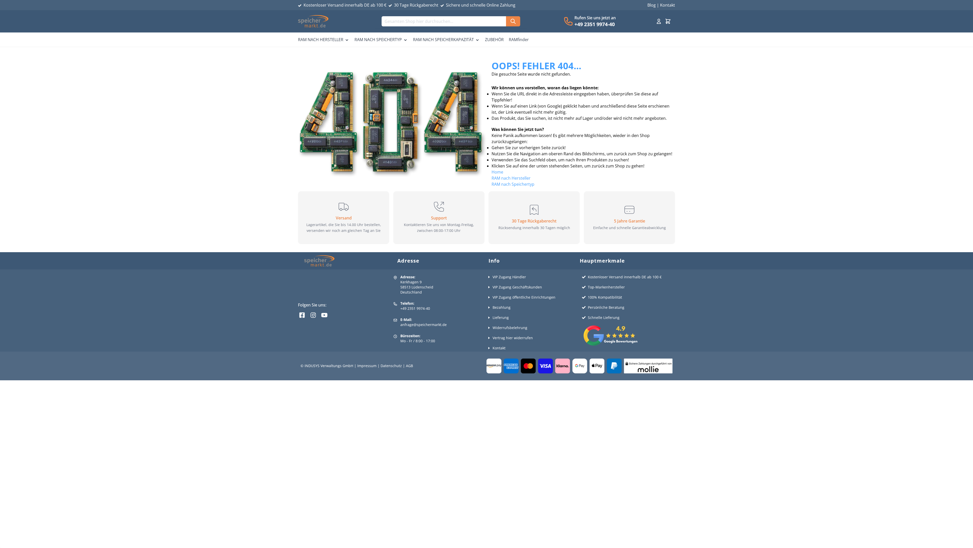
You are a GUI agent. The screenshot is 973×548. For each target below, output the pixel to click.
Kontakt (667, 5)
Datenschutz (391, 365)
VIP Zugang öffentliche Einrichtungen (524, 297)
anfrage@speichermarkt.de (423, 324)
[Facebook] (302, 315)
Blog (651, 5)
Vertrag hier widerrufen (513, 337)
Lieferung (501, 317)
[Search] (513, 21)
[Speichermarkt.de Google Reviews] (628, 335)
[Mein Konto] (659, 21)
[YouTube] (324, 315)
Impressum (367, 365)
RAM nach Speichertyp (513, 184)
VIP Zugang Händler (509, 277)
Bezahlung (502, 307)
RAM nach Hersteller (511, 178)
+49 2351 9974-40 (594, 24)
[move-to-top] (963, 542)
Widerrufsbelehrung (510, 327)
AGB (409, 365)
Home (497, 172)
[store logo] (313, 21)
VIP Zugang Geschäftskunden (517, 287)
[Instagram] (313, 315)
